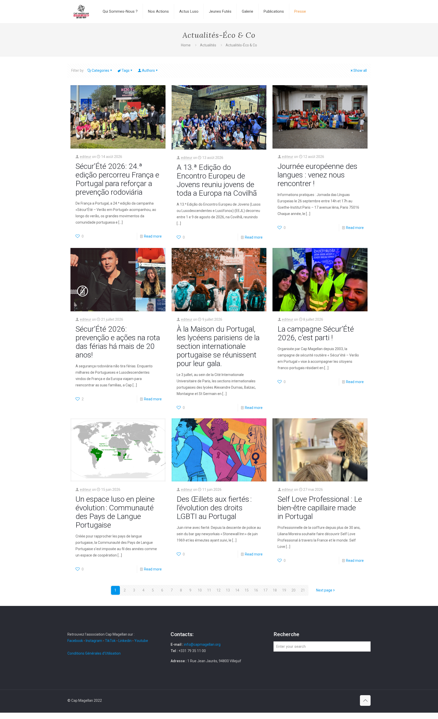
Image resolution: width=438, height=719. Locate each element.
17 (265, 590)
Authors (148, 70)
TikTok (110, 641)
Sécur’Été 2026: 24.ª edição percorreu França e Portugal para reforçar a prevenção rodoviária (117, 179)
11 (209, 590)
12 (218, 590)
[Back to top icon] (365, 700)
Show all (360, 70)
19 (284, 590)
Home (186, 45)
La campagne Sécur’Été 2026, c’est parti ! (316, 333)
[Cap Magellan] (81, 11)
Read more (153, 236)
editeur (85, 157)
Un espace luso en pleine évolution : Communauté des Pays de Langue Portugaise (115, 512)
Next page (324, 590)
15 (247, 590)
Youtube (141, 641)
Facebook (75, 641)
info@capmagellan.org (202, 644)
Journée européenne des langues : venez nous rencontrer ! (317, 175)
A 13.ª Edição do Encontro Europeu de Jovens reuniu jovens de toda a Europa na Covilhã (217, 180)
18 (275, 590)
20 (293, 590)
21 (303, 590)
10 (200, 590)
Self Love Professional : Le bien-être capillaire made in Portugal (320, 508)
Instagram (94, 641)
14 (237, 590)
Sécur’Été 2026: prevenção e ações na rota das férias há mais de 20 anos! (118, 342)
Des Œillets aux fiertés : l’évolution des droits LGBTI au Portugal (214, 508)
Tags (126, 70)
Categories (100, 70)
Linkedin (125, 641)
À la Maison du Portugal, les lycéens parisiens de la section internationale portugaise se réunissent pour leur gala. (218, 346)
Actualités (208, 45)
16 (256, 590)
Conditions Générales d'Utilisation (94, 653)
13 (228, 590)
